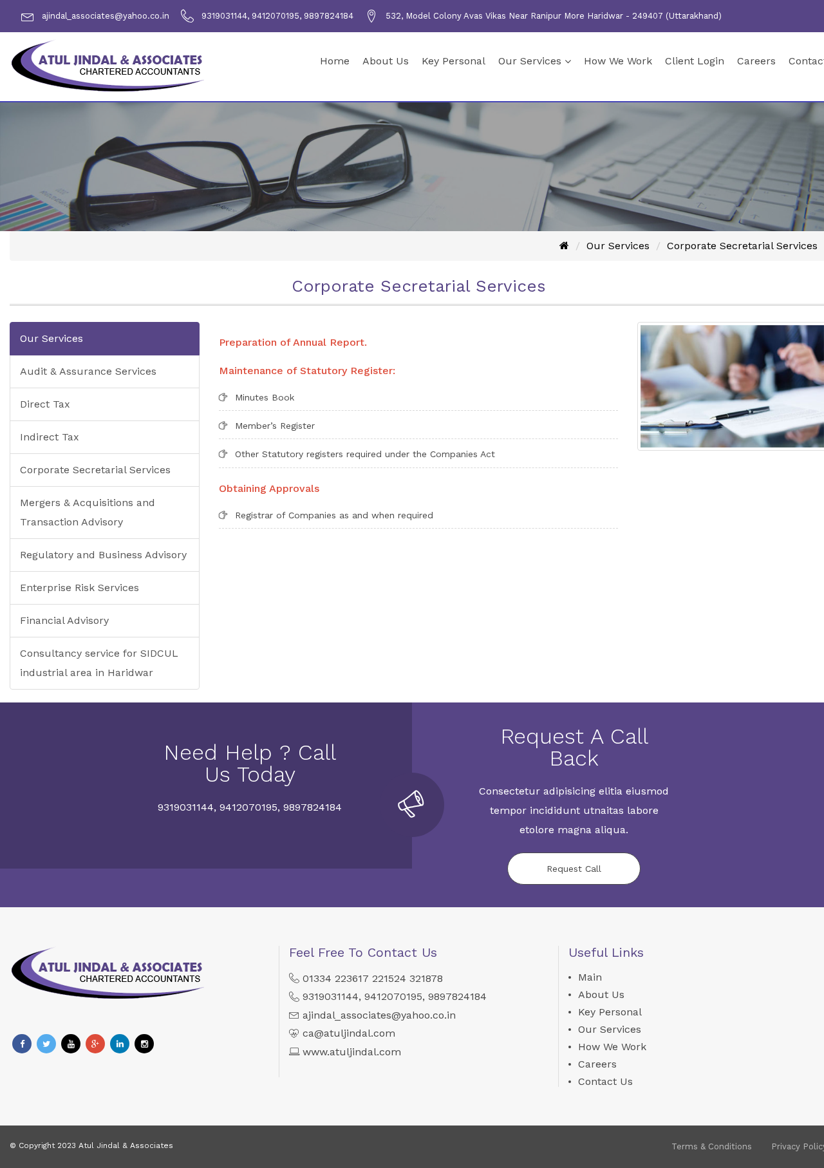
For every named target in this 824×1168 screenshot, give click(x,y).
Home (335, 61)
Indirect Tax (49, 437)
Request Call (574, 868)
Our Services (529, 61)
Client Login (694, 61)
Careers (756, 61)
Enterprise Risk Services (79, 587)
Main (590, 977)
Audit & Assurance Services (88, 371)
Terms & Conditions (711, 1146)
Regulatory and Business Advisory (103, 555)
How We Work (618, 61)
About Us (385, 61)
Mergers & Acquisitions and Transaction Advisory (87, 512)
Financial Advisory (64, 620)
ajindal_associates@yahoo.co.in (379, 1015)
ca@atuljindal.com (349, 1033)
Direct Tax (45, 404)
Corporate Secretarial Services (742, 246)
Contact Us (605, 1081)
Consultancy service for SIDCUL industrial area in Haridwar (99, 663)
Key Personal (453, 61)
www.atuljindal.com (352, 1052)
